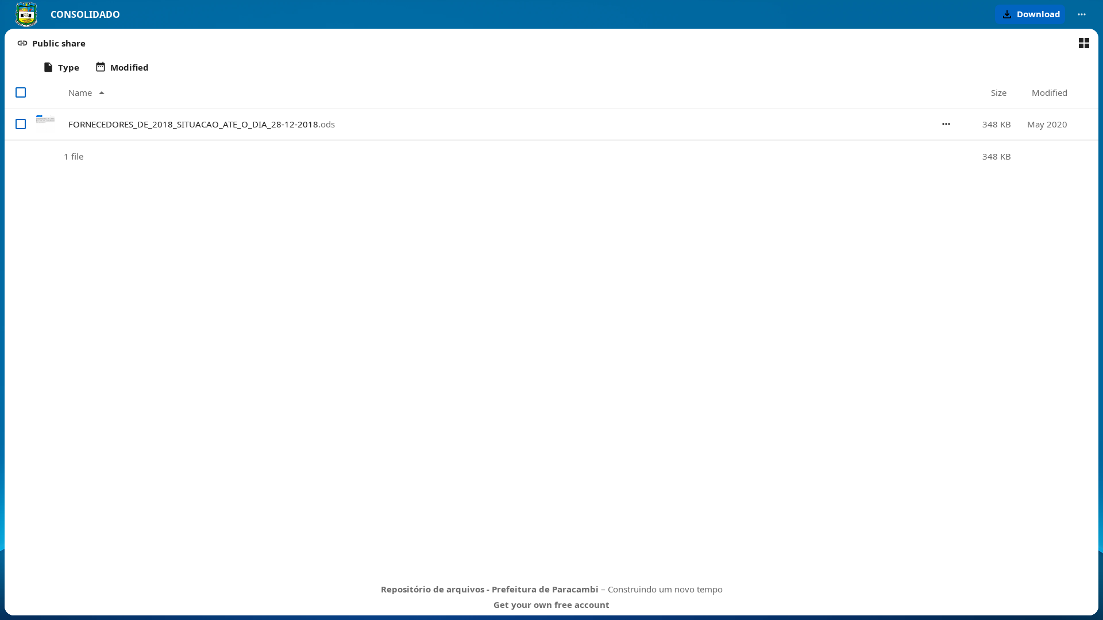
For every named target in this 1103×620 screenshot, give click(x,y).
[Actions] (946, 124)
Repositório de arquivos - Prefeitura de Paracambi (490, 589)
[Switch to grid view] (1084, 43)
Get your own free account (551, 604)
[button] (1030, 14)
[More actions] (1081, 14)
